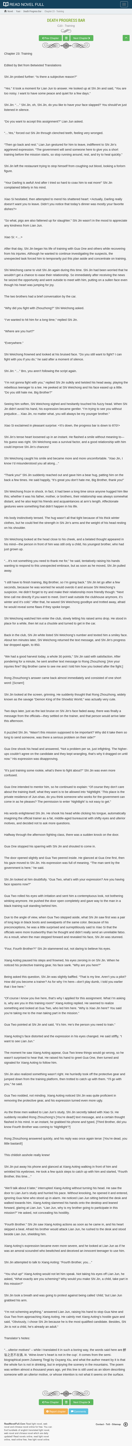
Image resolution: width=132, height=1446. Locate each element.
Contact (100, 1424)
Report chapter (57, 1411)
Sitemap (116, 1424)
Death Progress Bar (66, 20)
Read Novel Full (26, 4)
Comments (79, 1411)
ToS (108, 1424)
